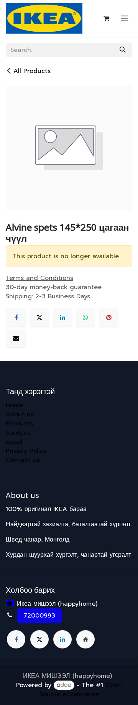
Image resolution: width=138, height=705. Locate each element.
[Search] (122, 50)
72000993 (39, 615)
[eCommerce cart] (106, 18)
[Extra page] (85, 639)
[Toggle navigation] (124, 18)
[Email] (16, 338)
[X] (39, 317)
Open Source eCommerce (80, 690)
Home (14, 405)
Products (19, 423)
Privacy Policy (26, 451)
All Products (32, 71)
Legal (14, 441)
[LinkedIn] (62, 317)
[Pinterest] (109, 317)
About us (20, 414)
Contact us (23, 460)
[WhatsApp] (85, 317)
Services (18, 432)
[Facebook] (16, 317)
